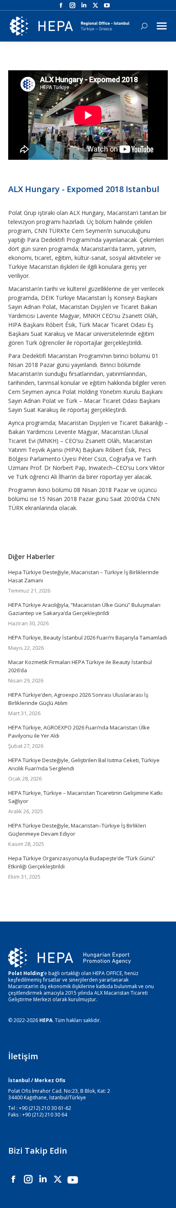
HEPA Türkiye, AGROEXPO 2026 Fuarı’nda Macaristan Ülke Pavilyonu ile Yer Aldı (79, 731)
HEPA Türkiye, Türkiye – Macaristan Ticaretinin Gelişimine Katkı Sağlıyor (85, 797)
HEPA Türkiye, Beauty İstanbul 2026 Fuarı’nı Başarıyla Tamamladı (87, 637)
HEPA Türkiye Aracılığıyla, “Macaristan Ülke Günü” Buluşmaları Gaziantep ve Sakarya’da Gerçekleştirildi (84, 609)
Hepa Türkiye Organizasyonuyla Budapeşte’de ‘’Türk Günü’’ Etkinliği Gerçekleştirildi (81, 862)
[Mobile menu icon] (162, 26)
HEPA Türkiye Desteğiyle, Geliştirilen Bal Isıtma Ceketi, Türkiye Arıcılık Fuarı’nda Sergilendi (84, 764)
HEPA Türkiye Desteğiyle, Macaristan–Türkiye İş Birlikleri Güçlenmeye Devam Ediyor (77, 829)
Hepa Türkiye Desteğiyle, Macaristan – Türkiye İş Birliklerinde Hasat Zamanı (83, 576)
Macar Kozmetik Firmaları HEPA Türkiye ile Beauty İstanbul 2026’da (80, 666)
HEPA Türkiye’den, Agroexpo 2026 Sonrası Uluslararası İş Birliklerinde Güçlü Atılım (78, 699)
